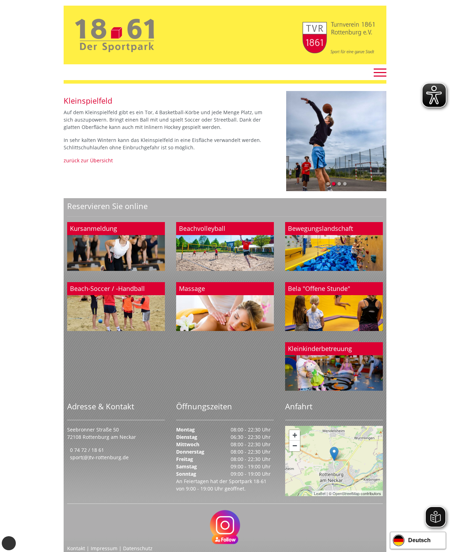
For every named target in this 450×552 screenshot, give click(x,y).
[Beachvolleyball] (225, 246)
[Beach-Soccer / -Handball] (116, 306)
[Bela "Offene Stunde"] (334, 306)
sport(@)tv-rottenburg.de (99, 457)
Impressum (104, 548)
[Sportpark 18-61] (334, 454)
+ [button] (294, 435)
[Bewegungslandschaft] (334, 246)
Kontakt (76, 548)
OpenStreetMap (346, 493)
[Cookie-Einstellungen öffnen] (9, 543)
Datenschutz (138, 548)
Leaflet (320, 493)
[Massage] (225, 306)
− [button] (294, 445)
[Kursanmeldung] (116, 246)
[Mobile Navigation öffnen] (380, 72)
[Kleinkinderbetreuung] (334, 366)
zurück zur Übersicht (88, 160)
